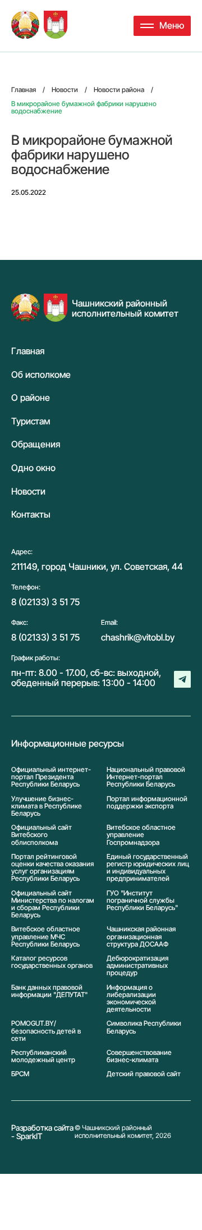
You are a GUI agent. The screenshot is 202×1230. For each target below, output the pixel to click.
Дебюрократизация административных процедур (137, 965)
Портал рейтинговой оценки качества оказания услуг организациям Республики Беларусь (52, 868)
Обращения (35, 445)
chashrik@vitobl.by (138, 637)
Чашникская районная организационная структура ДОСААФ (141, 936)
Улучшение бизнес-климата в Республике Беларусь (46, 806)
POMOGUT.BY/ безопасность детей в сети (46, 1030)
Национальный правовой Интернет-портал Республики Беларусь (146, 777)
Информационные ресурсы (67, 744)
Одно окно (33, 468)
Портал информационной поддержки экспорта (147, 802)
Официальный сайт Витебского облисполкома (41, 835)
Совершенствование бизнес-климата (139, 1056)
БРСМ (20, 1073)
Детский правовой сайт (144, 1073)
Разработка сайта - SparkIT (42, 1132)
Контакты (30, 515)
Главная (27, 351)
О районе (30, 398)
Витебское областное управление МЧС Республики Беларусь (45, 936)
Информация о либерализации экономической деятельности (131, 998)
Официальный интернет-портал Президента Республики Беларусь (51, 777)
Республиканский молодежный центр (43, 1056)
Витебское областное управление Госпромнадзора (141, 835)
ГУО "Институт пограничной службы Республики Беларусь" (142, 900)
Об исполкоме (41, 375)
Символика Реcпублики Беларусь (144, 1027)
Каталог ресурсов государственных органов (52, 962)
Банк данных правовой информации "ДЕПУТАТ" (49, 991)
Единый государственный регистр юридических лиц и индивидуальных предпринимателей (148, 868)
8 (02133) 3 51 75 (45, 601)
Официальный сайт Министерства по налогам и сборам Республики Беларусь (52, 904)
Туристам (30, 422)
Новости (28, 492)
